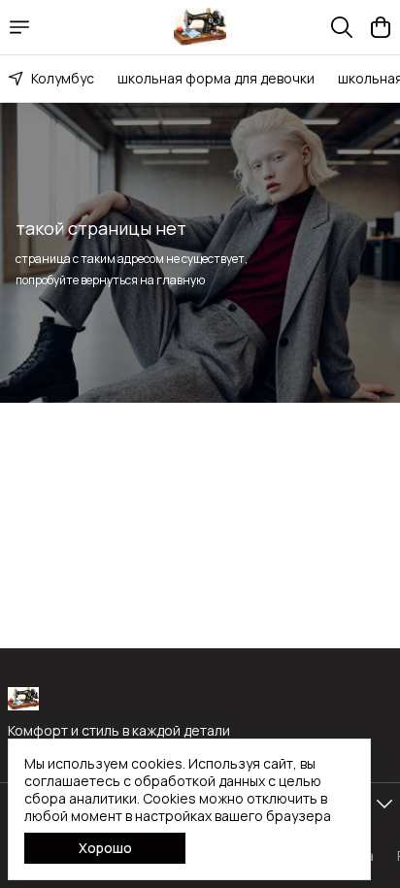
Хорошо (105, 848)
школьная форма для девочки (216, 78)
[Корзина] (380, 27)
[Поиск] (341, 27)
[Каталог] (19, 27)
